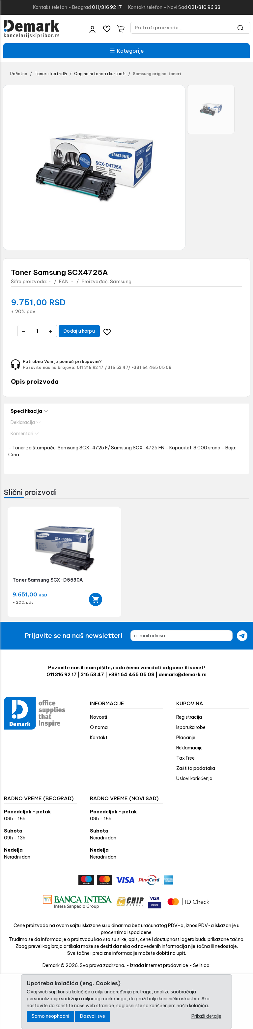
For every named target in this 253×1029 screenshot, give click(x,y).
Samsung (120, 282)
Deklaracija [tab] (23, 422)
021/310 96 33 (204, 7)
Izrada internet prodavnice (159, 965)
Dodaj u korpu (79, 331)
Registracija (189, 717)
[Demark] (31, 29)
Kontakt (98, 738)
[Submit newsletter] (242, 635)
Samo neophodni (50, 1016)
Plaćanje (185, 738)
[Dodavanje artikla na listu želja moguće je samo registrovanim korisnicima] (107, 331)
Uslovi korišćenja (194, 778)
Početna (18, 73)
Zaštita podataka (195, 768)
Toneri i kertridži (51, 73)
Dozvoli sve (92, 1016)
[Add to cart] (95, 599)
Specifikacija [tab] (26, 411)
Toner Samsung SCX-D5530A (48, 580)
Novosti (98, 717)
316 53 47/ (119, 367)
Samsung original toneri (157, 73)
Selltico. (202, 965)
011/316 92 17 (107, 7)
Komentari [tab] (22, 434)
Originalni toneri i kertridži (100, 73)
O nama (99, 727)
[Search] (240, 28)
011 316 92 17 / (92, 367)
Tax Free (185, 758)
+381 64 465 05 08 (151, 367)
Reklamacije (189, 748)
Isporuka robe (191, 727)
